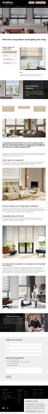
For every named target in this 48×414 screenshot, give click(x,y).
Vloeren (34, 395)
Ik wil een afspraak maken (39, 109)
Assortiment (8, 6)
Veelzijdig (5, 55)
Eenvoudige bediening (8, 59)
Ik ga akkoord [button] (28, 411)
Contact (45, 6)
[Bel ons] (47, 207)
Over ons (37, 6)
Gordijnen (34, 392)
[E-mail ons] (47, 204)
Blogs (40, 395)
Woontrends (41, 392)
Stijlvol (5, 52)
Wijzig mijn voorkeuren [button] (40, 411)
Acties (25, 6)
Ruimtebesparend (7, 62)
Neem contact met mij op (8, 109)
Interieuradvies (18, 6)
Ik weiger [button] (33, 411)
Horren (34, 397)
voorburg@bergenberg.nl (9, 397)
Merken (31, 6)
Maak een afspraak (39, 2)
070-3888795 (8, 395)
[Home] (1, 35)
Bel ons (30, 2)
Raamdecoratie (36, 393)
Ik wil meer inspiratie (24, 107)
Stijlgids (40, 393)
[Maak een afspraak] (47, 209)
